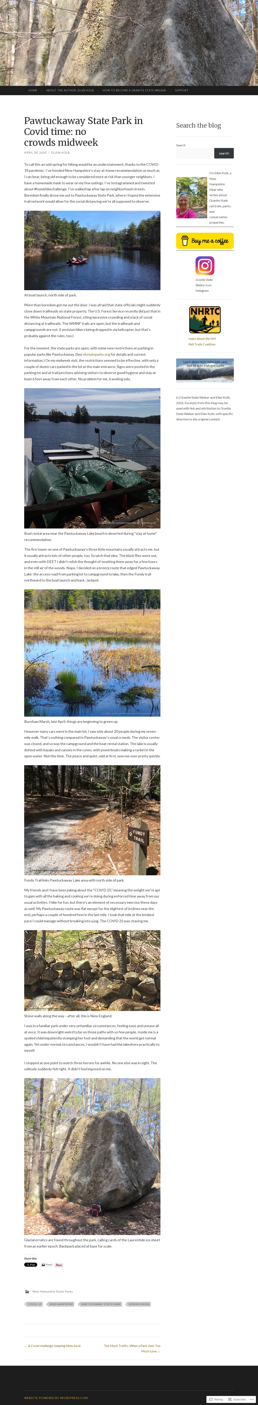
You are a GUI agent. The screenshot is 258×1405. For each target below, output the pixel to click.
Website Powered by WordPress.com (56, 1398)
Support (182, 90)
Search (180, 145)
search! (224, 153)
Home (33, 90)
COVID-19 (35, 1304)
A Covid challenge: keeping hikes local (52, 1346)
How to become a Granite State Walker (134, 90)
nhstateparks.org (96, 354)
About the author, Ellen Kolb (70, 90)
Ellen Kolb (60, 152)
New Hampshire (61, 1304)
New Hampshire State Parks (53, 1291)
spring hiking (139, 1304)
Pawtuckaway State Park (101, 1304)
